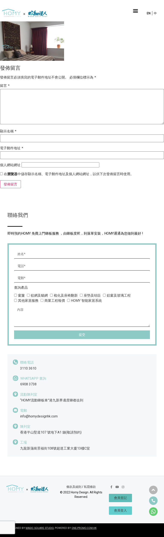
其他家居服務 (28, 301)
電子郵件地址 (11, 148)
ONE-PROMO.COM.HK (84, 528)
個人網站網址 (10, 165)
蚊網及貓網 (39, 295)
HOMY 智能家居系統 (86, 301)
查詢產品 (21, 288)
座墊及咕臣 (92, 295)
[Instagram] (123, 487)
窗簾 (21, 295)
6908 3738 (28, 384)
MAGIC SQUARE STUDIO (40, 528)
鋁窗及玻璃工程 (119, 295)
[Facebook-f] (111, 487)
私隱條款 (90, 486)
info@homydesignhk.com (39, 416)
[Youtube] (117, 487)
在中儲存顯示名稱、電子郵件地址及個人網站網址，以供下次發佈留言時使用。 (69, 174)
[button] (135, 11)
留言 (5, 85)
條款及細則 (73, 486)
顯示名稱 (8, 131)
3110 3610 (28, 368)
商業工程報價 (54, 301)
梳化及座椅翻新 (66, 295)
